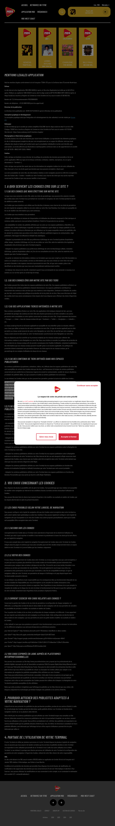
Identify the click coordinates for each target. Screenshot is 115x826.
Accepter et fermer (69, 436)
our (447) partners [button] (28, 401)
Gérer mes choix (46, 436)
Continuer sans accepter (87, 385)
